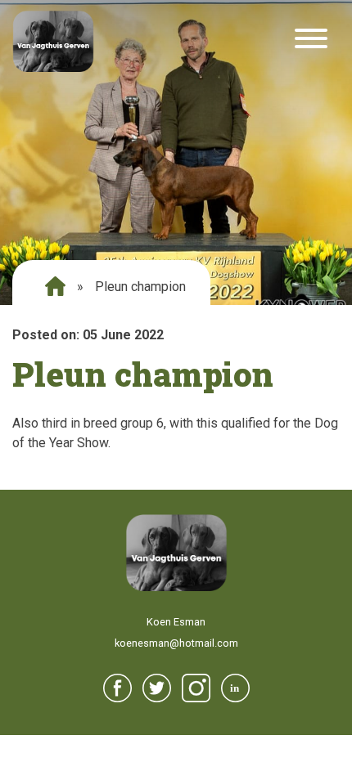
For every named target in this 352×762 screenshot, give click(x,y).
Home (55, 286)
